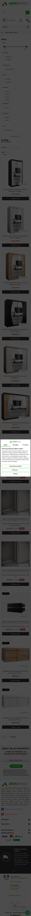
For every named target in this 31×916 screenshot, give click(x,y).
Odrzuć (15, 473)
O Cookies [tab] (25, 445)
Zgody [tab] (5, 445)
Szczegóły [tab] (15, 445)
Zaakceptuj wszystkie (15, 466)
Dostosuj (15, 470)
